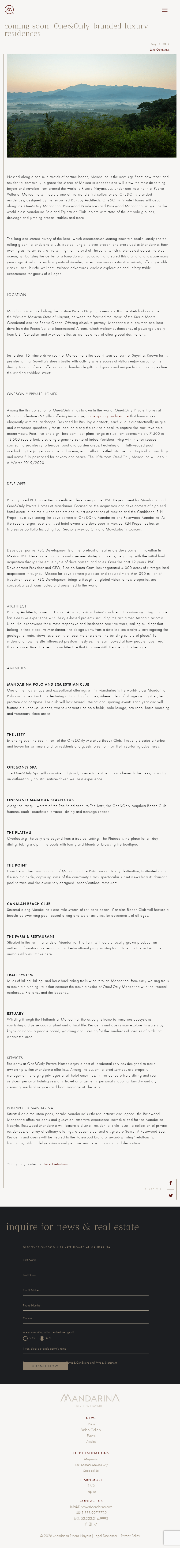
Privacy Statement (106, 1363)
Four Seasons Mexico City (91, 1465)
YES (32, 1338)
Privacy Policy (130, 1535)
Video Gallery (91, 1429)
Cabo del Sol (91, 1470)
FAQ (91, 1485)
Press (91, 1424)
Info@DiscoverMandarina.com (91, 1506)
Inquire (91, 1491)
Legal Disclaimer (105, 1535)
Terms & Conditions (77, 1363)
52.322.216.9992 (94, 1518)
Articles (91, 1441)
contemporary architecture (108, 416)
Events (91, 1435)
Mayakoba (91, 1459)
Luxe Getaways (56, 1164)
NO (49, 1338)
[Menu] (164, 10)
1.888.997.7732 (94, 1512)
